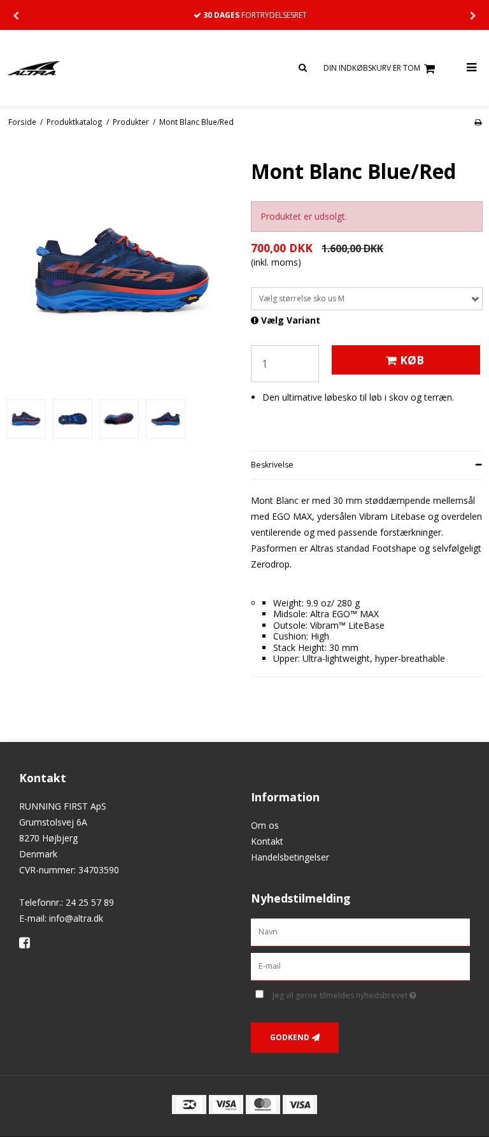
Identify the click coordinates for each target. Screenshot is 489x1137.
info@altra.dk (76, 918)
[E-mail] (360, 966)
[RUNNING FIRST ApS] (122, 68)
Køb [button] (412, 360)
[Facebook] (29, 942)
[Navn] (360, 932)
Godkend (289, 1037)
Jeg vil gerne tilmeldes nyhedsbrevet (371, 993)
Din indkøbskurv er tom (371, 67)
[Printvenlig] (478, 122)
